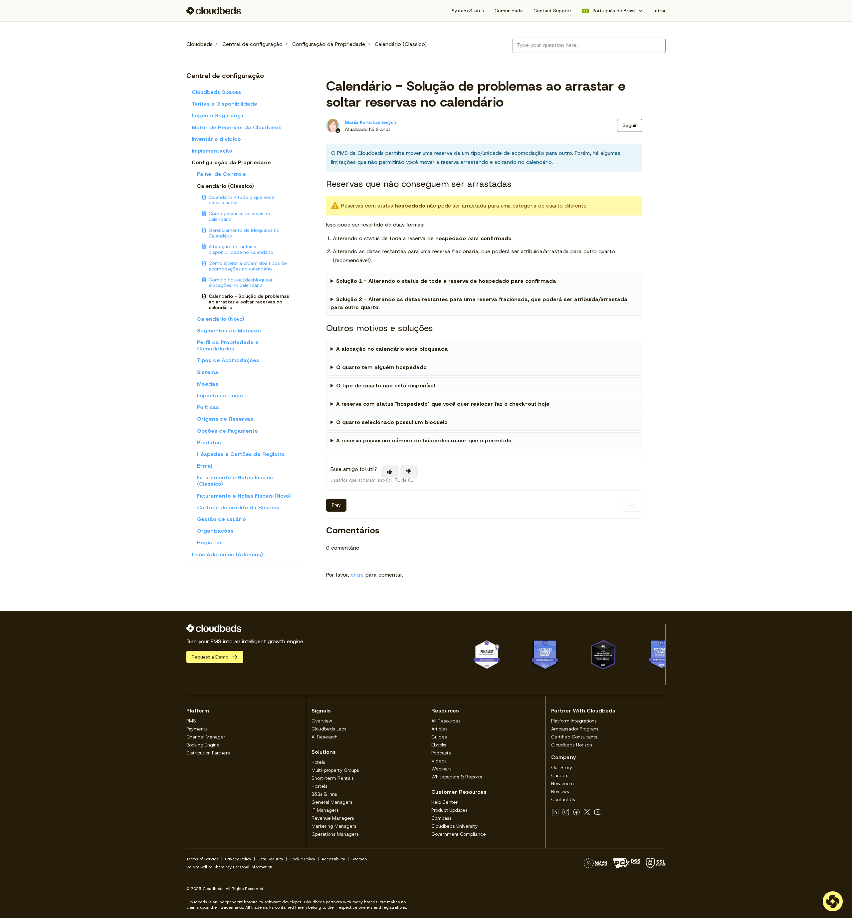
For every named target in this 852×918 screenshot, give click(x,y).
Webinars (441, 769)
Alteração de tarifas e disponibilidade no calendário (241, 249)
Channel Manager (205, 737)
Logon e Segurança (218, 115)
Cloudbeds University (454, 826)
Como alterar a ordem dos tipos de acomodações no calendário (248, 266)
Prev (336, 505)
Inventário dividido (216, 139)
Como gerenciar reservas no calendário (239, 216)
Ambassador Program (574, 729)
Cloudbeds (199, 44)
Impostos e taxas (220, 395)
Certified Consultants (574, 737)
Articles (439, 729)
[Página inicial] (213, 11)
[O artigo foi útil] (390, 471)
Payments (197, 729)
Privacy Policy (238, 859)
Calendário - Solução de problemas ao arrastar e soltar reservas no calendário (249, 301)
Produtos (209, 442)
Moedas (207, 383)
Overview (322, 721)
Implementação (212, 150)
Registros (210, 542)
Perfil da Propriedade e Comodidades (228, 345)
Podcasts (441, 753)
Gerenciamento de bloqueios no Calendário (244, 233)
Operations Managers (335, 834)
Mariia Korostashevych (370, 122)
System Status (468, 11)
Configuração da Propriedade (328, 44)
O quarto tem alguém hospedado (381, 367)
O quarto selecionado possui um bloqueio (392, 422)
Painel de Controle (221, 174)
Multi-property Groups (335, 770)
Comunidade (509, 11)
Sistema (207, 372)
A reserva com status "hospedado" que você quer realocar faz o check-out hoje (442, 403)
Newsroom (562, 783)
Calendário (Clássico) (401, 44)
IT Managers (325, 810)
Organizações (215, 530)
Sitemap (359, 859)
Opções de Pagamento (227, 430)
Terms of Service (202, 859)
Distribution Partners (208, 753)
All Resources (446, 721)
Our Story (561, 767)
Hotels (318, 762)
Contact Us (563, 799)
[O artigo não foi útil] (409, 471)
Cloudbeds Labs (329, 729)
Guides (439, 737)
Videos (439, 761)
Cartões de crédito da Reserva (238, 507)
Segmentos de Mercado (229, 330)
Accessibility (333, 859)
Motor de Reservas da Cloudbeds (237, 127)
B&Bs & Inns (324, 794)
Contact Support (552, 11)
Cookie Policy (302, 859)
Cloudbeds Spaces (216, 92)
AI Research (324, 737)
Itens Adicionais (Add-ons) (227, 554)
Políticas (208, 407)
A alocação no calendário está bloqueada (392, 348)
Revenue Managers (333, 818)
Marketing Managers (334, 826)
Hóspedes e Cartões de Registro (241, 454)
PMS (191, 721)
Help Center (444, 802)
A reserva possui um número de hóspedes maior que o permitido (424, 440)
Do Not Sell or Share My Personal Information (229, 867)
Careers (559, 775)
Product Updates (449, 810)
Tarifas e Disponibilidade (224, 103)
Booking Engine (203, 745)
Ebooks (438, 745)
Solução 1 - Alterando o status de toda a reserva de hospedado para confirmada (446, 280)
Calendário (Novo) (220, 318)
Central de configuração (252, 44)
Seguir (630, 125)
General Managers (332, 802)
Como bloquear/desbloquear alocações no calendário (241, 282)
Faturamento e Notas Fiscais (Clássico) (235, 480)
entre (357, 574)
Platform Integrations (574, 721)
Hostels (319, 786)
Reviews (560, 791)
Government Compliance (458, 834)
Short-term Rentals (333, 778)
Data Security (270, 859)
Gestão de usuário (221, 519)
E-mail (205, 465)
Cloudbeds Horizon (571, 745)
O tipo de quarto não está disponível (385, 385)
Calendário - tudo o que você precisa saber (241, 200)
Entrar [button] (659, 11)
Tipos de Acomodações (228, 360)
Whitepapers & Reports (456, 777)
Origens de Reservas (225, 418)
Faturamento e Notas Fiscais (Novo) (244, 495)
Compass (441, 818)
